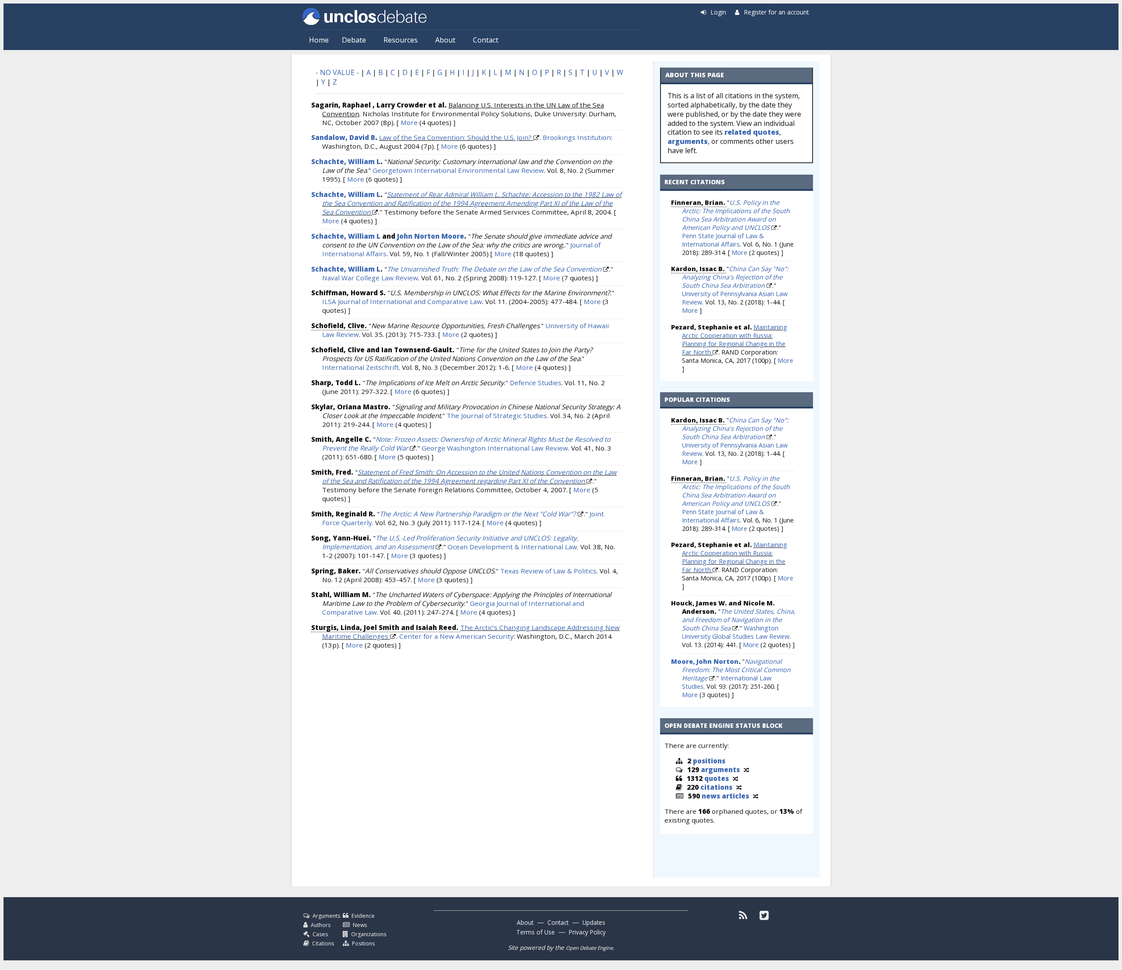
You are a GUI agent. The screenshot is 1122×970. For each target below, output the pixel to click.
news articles (725, 795)
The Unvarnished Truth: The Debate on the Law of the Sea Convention (494, 269)
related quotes (751, 132)
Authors (320, 925)
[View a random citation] (739, 787)
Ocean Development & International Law (512, 546)
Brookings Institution (577, 137)
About (445, 40)
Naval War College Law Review (370, 277)
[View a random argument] (746, 769)
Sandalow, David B (343, 137)
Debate (354, 40)
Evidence (363, 916)
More (409, 122)
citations (716, 787)
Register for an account (776, 12)
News (360, 925)
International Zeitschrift (360, 367)
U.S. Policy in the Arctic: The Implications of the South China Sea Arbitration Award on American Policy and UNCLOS (736, 215)
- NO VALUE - (337, 72)
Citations (323, 943)
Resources (400, 40)
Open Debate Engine (589, 948)
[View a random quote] (735, 778)
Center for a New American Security (456, 636)
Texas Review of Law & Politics (548, 570)
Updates (593, 922)
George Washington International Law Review (495, 448)
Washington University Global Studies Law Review (735, 632)
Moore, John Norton (705, 661)
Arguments (326, 916)
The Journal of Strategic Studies (497, 415)
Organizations (368, 934)
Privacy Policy (587, 932)
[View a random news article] (755, 795)
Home (319, 40)
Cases (320, 934)
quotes (716, 778)
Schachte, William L (345, 161)
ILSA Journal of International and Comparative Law (402, 301)
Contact (485, 40)
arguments (688, 141)
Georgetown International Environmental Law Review (458, 170)
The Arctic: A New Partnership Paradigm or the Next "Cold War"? (478, 513)
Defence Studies (535, 382)
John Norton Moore (430, 236)
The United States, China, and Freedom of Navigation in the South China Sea (738, 619)
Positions (363, 943)
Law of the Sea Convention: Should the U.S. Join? (455, 137)
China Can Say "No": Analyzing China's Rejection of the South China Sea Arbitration (735, 277)
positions (709, 760)
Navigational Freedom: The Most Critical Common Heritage (736, 669)
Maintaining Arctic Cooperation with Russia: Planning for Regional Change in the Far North (734, 339)
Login (718, 12)
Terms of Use (535, 932)
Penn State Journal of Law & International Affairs (723, 240)
